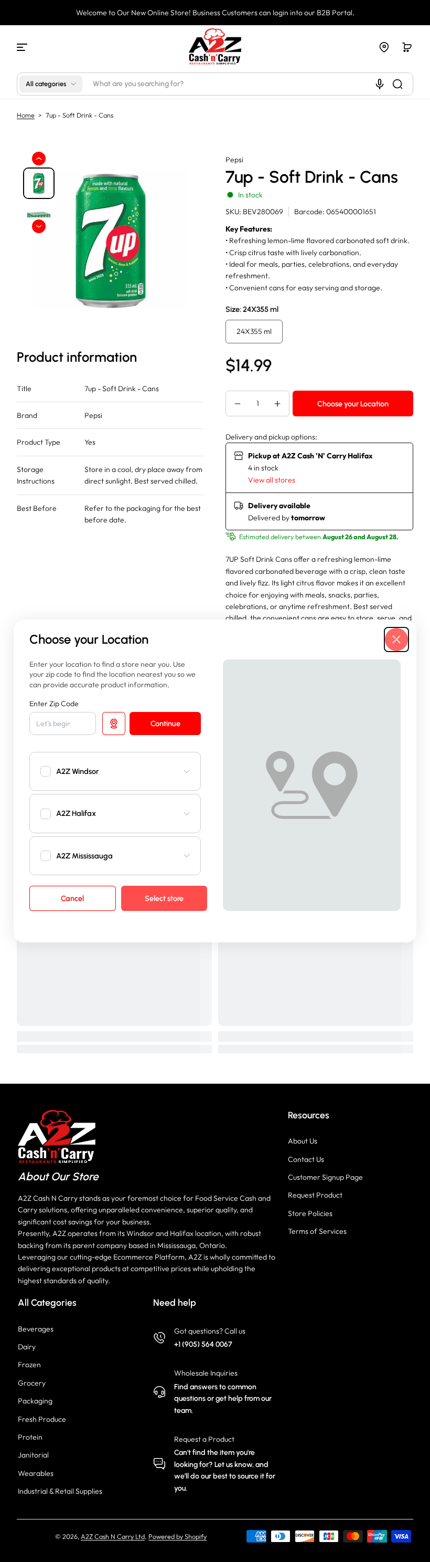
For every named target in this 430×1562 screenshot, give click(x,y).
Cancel (72, 898)
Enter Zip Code (54, 703)
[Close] (396, 639)
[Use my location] (113, 723)
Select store (164, 898)
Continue (165, 723)
